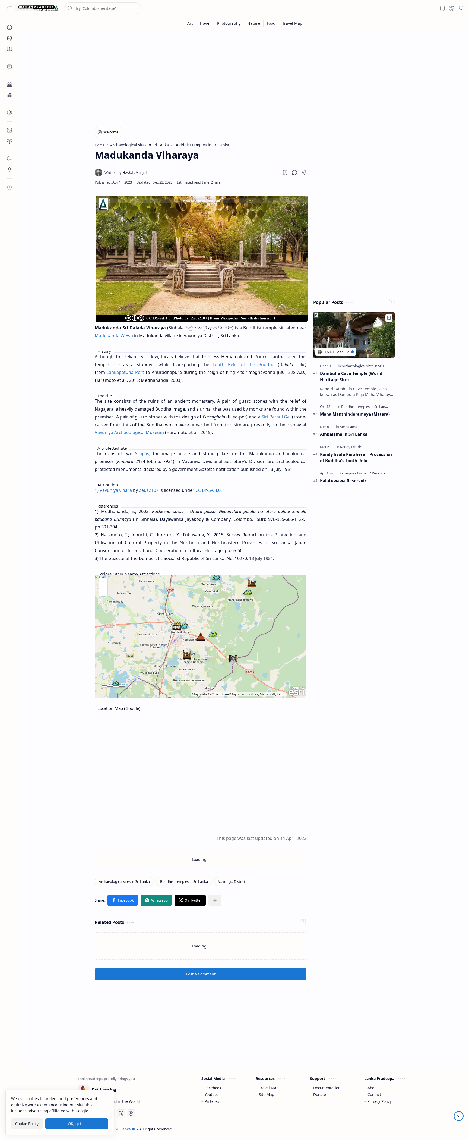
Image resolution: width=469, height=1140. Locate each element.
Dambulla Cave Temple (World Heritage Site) (351, 376)
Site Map (266, 1094)
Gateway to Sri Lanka (112, 1129)
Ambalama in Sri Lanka (343, 434)
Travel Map (268, 1087)
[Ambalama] (348, 426)
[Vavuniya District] (231, 881)
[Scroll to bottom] (459, 1116)
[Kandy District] (351, 446)
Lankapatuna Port (125, 372)
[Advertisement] (241, 77)
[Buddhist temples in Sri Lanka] (184, 881)
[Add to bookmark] (388, 318)
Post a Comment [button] (201, 974)
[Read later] (285, 172)
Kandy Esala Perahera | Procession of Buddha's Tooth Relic (356, 457)
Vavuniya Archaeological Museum (129, 432)
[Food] (271, 23)
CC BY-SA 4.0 (208, 490)
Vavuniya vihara (116, 490)
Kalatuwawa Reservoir (343, 480)
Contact (374, 1094)
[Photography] (229, 23)
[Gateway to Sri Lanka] (36, 8)
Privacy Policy (379, 1101)
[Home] (9, 27)
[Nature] (254, 23)
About (372, 1087)
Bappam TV (402, 1129)
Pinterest (213, 1101)
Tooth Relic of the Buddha (243, 364)
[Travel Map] (292, 23)
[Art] (190, 23)
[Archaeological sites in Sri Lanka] (124, 881)
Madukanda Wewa (114, 336)
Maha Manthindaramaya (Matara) (355, 414)
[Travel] (205, 23)
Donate (319, 1094)
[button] (9, 8)
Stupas (142, 453)
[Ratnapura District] (355, 473)
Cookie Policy (27, 1123)
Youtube (212, 1094)
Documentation (326, 1087)
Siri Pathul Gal (276, 417)
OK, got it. (77, 1123)
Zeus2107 (149, 490)
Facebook (213, 1087)
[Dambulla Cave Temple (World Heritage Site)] (354, 335)
